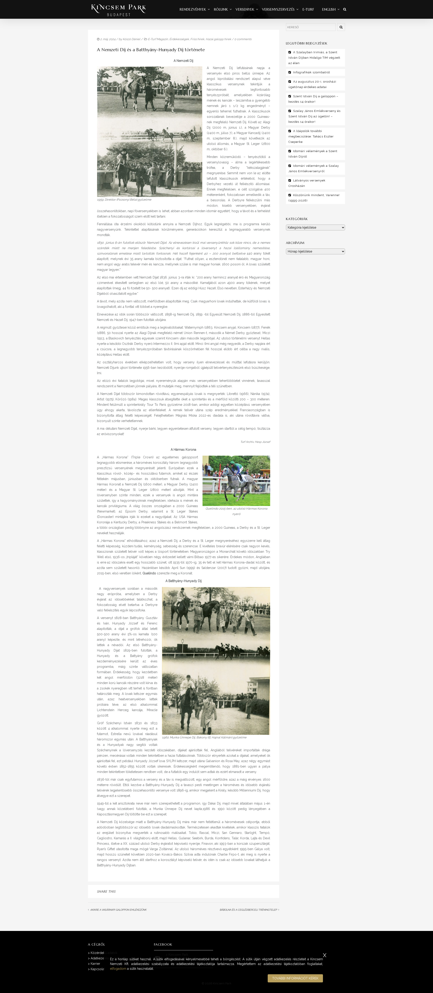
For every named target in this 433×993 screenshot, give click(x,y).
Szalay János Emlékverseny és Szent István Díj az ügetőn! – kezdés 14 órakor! (314, 116)
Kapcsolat (98, 969)
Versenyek (245, 9)
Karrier (95, 963)
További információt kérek (295, 978)
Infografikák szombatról (311, 72)
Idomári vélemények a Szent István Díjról (312, 153)
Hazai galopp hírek (218, 39)
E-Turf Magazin (158, 39)
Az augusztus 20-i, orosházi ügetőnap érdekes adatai (312, 84)
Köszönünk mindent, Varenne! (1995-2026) (314, 197)
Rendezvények (193, 9)
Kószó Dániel (131, 39)
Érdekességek (179, 39)
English (329, 9)
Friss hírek (197, 39)
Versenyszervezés (278, 9)
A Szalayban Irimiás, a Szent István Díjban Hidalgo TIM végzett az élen (314, 58)
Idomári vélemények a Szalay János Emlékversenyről (313, 168)
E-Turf (308, 9)
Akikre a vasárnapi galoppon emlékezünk (118, 909)
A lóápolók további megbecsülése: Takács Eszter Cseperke (311, 136)
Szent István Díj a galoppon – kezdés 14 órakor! (313, 99)
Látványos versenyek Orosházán (306, 183)
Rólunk (221, 9)
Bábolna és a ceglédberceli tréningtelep (248, 909)
